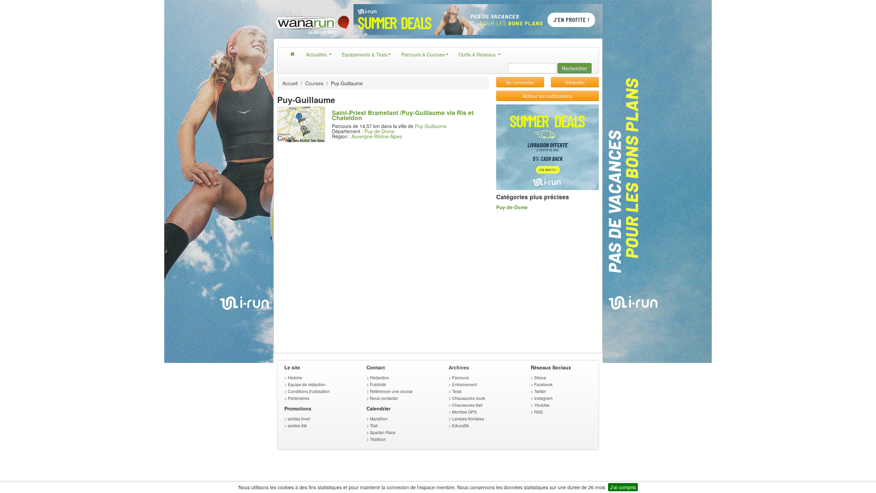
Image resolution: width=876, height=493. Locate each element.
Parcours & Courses (423, 54)
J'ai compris (623, 487)
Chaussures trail (467, 405)
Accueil (290, 83)
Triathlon (378, 439)
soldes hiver (299, 418)
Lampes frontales (468, 418)
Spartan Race (383, 432)
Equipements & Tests (365, 54)
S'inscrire (575, 82)
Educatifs (460, 425)
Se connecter (520, 82)
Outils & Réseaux (478, 54)
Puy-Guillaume (431, 126)
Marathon (379, 418)
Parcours (460, 377)
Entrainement (464, 384)
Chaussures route (468, 398)
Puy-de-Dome (379, 131)
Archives (459, 367)
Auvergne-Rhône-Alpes (376, 136)
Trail (374, 425)
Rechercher (574, 68)
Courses (314, 83)
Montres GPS (464, 412)
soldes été (297, 425)
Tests (457, 391)
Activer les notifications (547, 95)
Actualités (317, 54)
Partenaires (298, 398)
